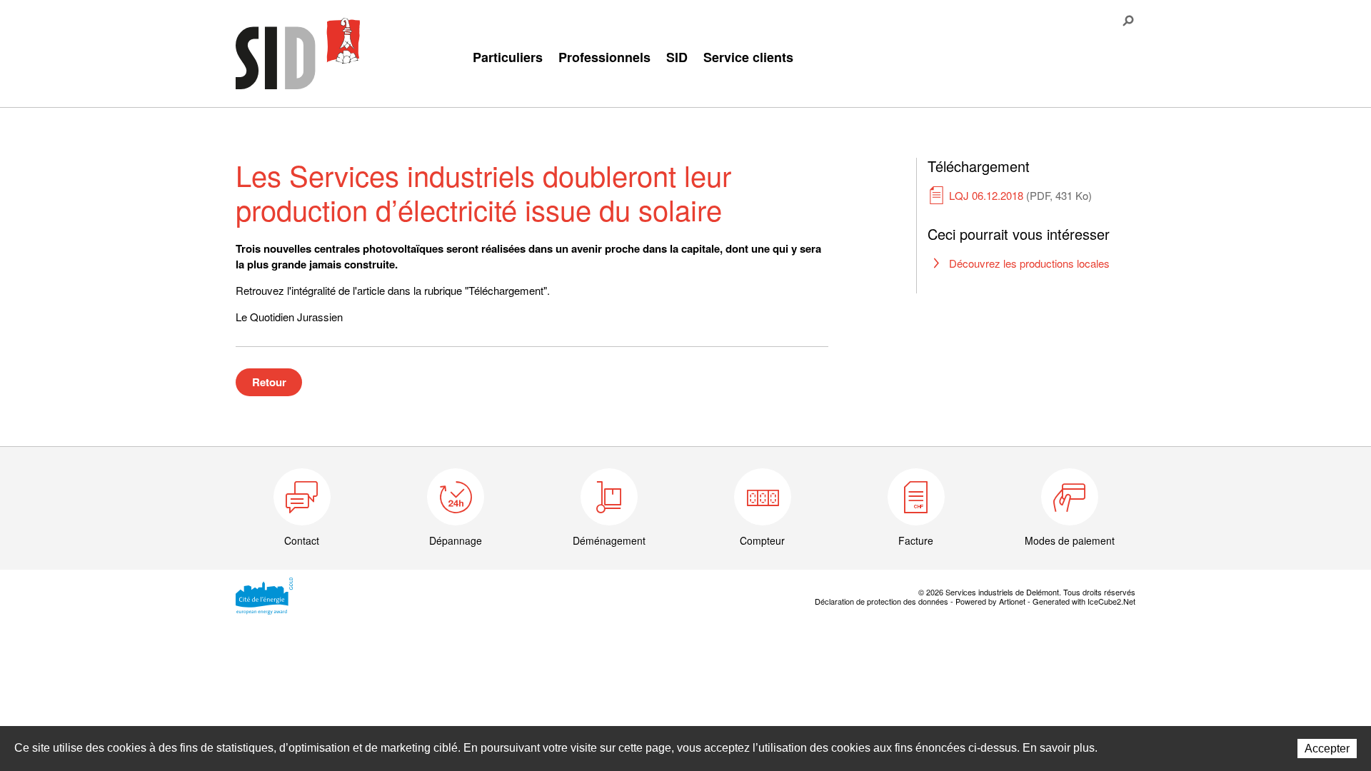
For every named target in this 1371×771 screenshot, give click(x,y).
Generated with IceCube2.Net (1084, 601)
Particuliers (508, 57)
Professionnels (604, 57)
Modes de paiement (1070, 540)
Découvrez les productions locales (1029, 263)
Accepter (1327, 748)
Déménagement (609, 540)
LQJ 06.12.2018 (1020, 195)
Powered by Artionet (990, 601)
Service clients (748, 57)
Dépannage (455, 540)
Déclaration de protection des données (881, 601)
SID (677, 57)
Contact (301, 540)
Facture (915, 540)
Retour (269, 382)
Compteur (762, 540)
